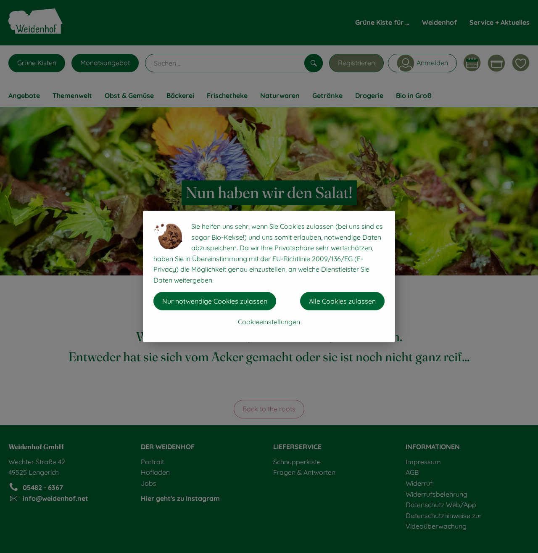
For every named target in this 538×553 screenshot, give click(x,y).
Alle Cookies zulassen (342, 301)
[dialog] (269, 276)
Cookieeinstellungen (269, 322)
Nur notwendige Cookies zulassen (214, 301)
